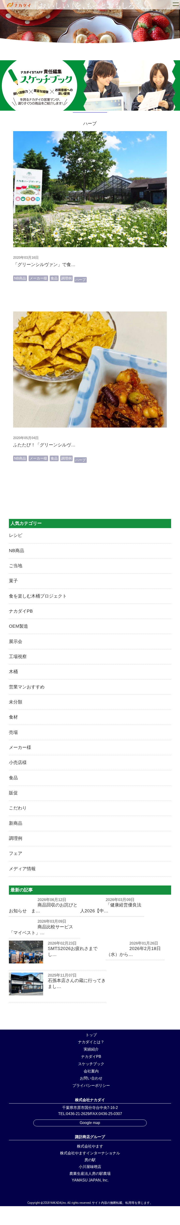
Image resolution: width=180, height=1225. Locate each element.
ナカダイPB (91, 1057)
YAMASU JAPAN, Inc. (90, 1180)
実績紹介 (91, 1049)
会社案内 (91, 1071)
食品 (54, 278)
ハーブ (80, 280)
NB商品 (20, 278)
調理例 (66, 278)
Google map (90, 1123)
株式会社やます (90, 1146)
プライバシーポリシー (91, 1085)
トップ (91, 1035)
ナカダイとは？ (91, 1042)
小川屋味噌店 (90, 1167)
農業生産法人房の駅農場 (90, 1174)
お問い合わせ (91, 1078)
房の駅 (90, 1160)
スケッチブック (91, 1064)
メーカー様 (38, 278)
